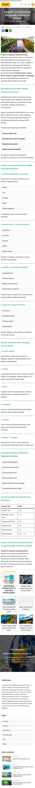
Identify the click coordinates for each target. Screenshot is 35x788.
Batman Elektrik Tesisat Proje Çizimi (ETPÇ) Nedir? (26, 588)
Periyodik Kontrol (21, 21)
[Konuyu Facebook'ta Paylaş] (3, 30)
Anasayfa (12, 21)
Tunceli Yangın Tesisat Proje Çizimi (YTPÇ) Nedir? (9, 628)
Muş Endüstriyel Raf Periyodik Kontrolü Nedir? (9, 609)
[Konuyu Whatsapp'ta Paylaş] (10, 30)
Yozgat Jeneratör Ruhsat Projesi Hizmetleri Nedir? (22, 775)
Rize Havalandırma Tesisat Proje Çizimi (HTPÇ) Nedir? (26, 628)
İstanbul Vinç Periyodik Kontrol (21, 759)
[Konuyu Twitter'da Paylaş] (6, 30)
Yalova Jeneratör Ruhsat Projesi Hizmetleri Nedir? (22, 783)
